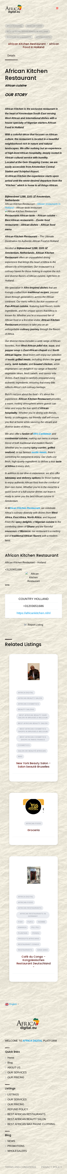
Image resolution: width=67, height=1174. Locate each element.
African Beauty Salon (30, 698)
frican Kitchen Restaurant (25, 508)
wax (20, 756)
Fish (20, 922)
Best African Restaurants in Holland (27, 32)
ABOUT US (13, 1067)
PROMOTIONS (15, 1146)
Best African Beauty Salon (33, 723)
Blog (10, 1062)
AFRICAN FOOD (34, 26)
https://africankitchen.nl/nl (33, 613)
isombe (41, 922)
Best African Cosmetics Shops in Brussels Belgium (33, 730)
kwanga (22, 927)
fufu (30, 922)
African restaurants (29, 908)
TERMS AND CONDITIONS (20, 1167)
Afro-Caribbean (42, 433)
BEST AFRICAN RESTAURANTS (26, 1114)
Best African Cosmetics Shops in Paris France (33, 738)
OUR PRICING (15, 1077)
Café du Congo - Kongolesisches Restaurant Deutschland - (34, 962)
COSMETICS (24, 745)
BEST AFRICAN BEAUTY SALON (26, 1119)
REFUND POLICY (17, 1109)
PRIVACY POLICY (51, 1167)
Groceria (33, 830)
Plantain (22, 933)
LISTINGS (13, 1094)
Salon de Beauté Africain (32, 751)
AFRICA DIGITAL (14, 26)
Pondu (35, 933)
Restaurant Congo (28, 944)
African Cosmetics (28, 704)
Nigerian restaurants (19, 37)
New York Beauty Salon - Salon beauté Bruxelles (33, 764)
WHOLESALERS (17, 1151)
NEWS (11, 1141)
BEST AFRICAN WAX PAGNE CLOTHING (31, 1124)
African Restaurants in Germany (33, 915)
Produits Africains (28, 939)
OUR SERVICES (17, 1072)
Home (10, 1057)
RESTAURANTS (43, 37)
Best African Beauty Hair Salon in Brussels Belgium (33, 716)
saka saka (42, 950)
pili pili (35, 927)
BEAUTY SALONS (26, 709)
